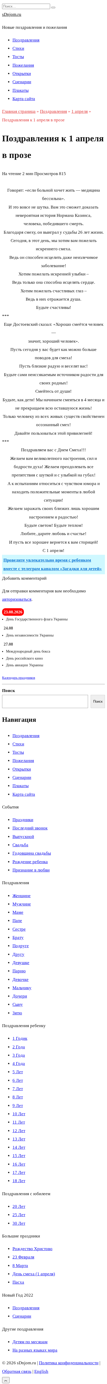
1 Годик (19, 1038)
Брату (18, 937)
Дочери (19, 996)
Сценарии (21, 81)
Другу (18, 954)
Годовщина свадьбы (31, 853)
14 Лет (18, 1147)
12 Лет (18, 1130)
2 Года (18, 1046)
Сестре (19, 929)
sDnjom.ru (11, 14)
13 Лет (18, 1139)
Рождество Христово (32, 1248)
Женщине (21, 895)
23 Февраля (23, 1257)
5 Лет (17, 1071)
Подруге (20, 945)
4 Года (18, 1063)
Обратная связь (16, 1371)
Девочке (20, 979)
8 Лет (17, 1097)
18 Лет (18, 1180)
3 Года (18, 1055)
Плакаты (20, 90)
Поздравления (25, 40)
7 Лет (17, 1088)
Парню (19, 970)
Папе (17, 920)
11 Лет (18, 1122)
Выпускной (23, 836)
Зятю (17, 1013)
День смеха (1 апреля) (33, 1273)
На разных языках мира (34, 1350)
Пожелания (23, 65)
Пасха (18, 1282)
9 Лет (17, 1105)
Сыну (17, 1004)
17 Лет (18, 1172)
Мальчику (21, 987)
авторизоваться (16, 599)
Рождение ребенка (30, 861)
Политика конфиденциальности (68, 1362)
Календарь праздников (18, 678)
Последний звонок (30, 828)
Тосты (18, 56)
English (41, 1371)
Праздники (22, 819)
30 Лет (18, 1223)
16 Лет (18, 1164)
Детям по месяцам (30, 1341)
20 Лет (18, 1206)
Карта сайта (23, 98)
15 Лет (18, 1155)
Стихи (18, 48)
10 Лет (18, 1113)
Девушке (20, 962)
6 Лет (17, 1080)
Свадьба (20, 844)
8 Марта (20, 1265)
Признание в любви (31, 870)
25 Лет (18, 1214)
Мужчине (21, 904)
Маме (17, 912)
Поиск (8, 690)
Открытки (21, 73)
